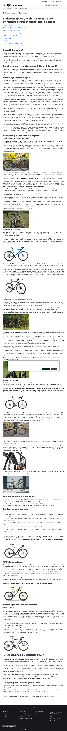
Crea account (37, 715)
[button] (51, 1)
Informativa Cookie (23, 713)
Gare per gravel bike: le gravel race (11, 46)
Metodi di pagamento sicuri (25, 718)
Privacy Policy (22, 711)
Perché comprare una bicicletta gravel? (12, 43)
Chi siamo (5, 711)
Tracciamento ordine (39, 711)
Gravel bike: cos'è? (7, 25)
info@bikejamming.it (57, 720)
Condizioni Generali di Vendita (8, 715)
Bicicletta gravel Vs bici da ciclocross (12, 40)
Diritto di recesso (23, 716)
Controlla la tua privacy (9, 726)
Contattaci (5, 718)
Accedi (36, 713)
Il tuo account (37, 708)
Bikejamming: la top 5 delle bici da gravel (13, 33)
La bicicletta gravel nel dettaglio (11, 30)
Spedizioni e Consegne (24, 715)
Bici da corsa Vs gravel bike (10, 35)
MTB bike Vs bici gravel (9, 38)
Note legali (5, 713)
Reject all (54, 369)
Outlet (4, 720)
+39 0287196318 (56, 718)
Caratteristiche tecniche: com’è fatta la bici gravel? (15, 27)
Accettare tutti (46, 369)
